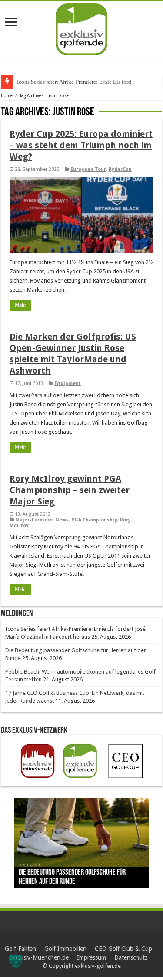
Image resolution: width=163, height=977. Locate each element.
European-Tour (88, 169)
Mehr (20, 305)
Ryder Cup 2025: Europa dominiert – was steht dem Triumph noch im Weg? (81, 145)
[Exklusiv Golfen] (81, 27)
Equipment (67, 383)
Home (7, 95)
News (62, 520)
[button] (15, 961)
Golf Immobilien (65, 948)
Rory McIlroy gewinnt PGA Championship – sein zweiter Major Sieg (70, 490)
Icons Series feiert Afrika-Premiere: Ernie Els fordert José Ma (87, 81)
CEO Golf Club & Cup (123, 948)
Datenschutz (131, 957)
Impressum (91, 957)
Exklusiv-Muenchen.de (39, 957)
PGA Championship (94, 520)
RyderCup (120, 169)
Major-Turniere (34, 520)
